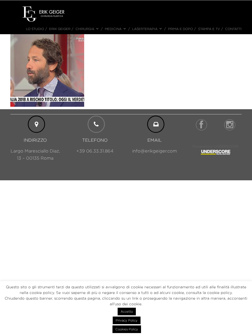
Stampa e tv (209, 29)
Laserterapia (145, 29)
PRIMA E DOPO (180, 29)
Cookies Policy (126, 329)
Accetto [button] (127, 311)
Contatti (233, 29)
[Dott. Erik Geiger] (43, 13)
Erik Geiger (59, 29)
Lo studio (35, 29)
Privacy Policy (127, 320)
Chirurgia (85, 29)
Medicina (113, 29)
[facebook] (201, 124)
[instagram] (229, 124)
